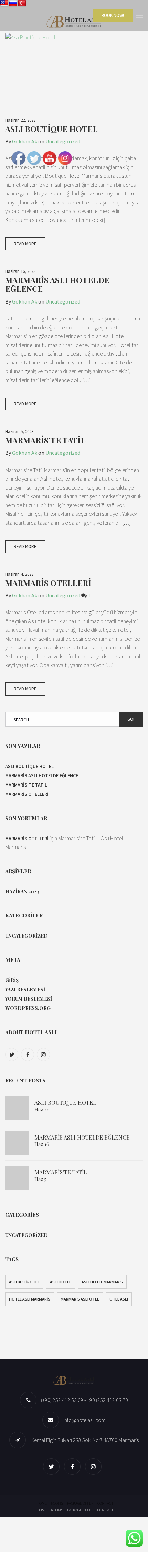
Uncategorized (62, 141)
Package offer (80, 1503)
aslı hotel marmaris (102, 1281)
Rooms (57, 1503)
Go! (130, 719)
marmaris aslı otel (80, 1299)
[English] (4, 3)
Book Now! (113, 15)
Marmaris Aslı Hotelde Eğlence (57, 284)
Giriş (12, 980)
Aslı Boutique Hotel (51, 128)
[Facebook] (28, 1054)
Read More (25, 244)
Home (41, 1503)
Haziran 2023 (22, 891)
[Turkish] (22, 3)
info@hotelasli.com (84, 1420)
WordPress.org (28, 1008)
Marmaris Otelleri (48, 582)
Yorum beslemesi (28, 999)
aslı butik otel (24, 1281)
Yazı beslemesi (25, 989)
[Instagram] (44, 1054)
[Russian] (13, 3)
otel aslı (118, 1299)
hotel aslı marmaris (29, 1299)
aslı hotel (60, 1281)
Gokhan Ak (24, 141)
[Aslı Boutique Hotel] (74, 72)
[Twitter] (12, 1054)
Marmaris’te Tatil (45, 440)
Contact (105, 1503)
